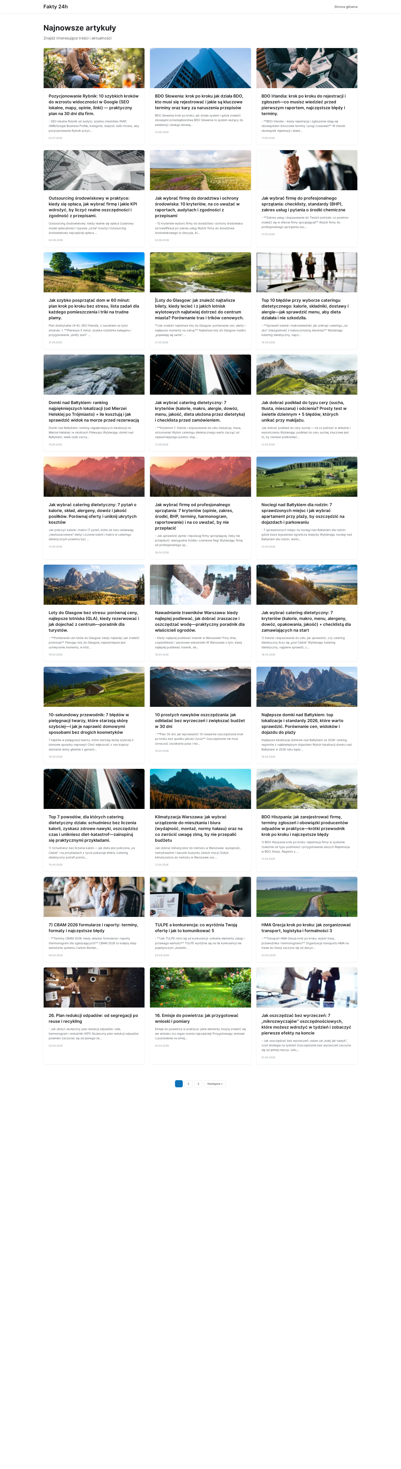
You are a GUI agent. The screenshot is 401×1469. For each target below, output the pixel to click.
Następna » (215, 1083)
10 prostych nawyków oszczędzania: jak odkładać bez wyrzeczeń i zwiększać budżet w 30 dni (200, 720)
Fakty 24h (55, 7)
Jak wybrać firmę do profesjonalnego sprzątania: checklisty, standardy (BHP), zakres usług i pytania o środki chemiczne (303, 204)
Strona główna (346, 7)
